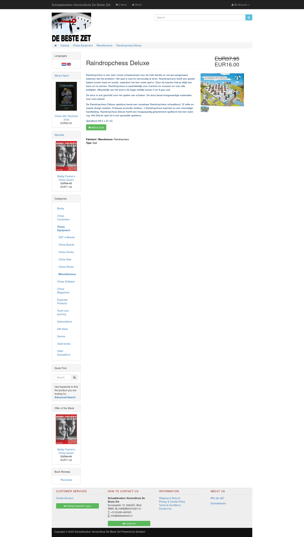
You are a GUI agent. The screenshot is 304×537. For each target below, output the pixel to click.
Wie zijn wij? (217, 498)
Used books (63, 343)
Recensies (66, 479)
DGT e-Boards (66, 237)
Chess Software (66, 281)
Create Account (64, 498)
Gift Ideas (62, 329)
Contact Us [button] (130, 523)
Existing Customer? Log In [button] (78, 505)
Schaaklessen (218, 503)
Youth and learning (62, 312)
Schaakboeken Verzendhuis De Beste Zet (81, 4)
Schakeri (140, 531)
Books (60, 208)
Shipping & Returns (169, 498)
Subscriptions (64, 321)
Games (61, 336)
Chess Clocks (65, 252)
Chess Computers (63, 217)
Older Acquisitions (63, 352)
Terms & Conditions (170, 505)
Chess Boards (65, 244)
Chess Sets (64, 259)
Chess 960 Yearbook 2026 (66, 117)
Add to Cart (97, 127)
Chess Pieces (65, 266)
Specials (59, 134)
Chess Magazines (63, 290)
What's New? (62, 75)
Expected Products (62, 301)
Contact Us (165, 508)
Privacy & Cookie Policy (172, 501)
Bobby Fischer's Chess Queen (66, 177)
